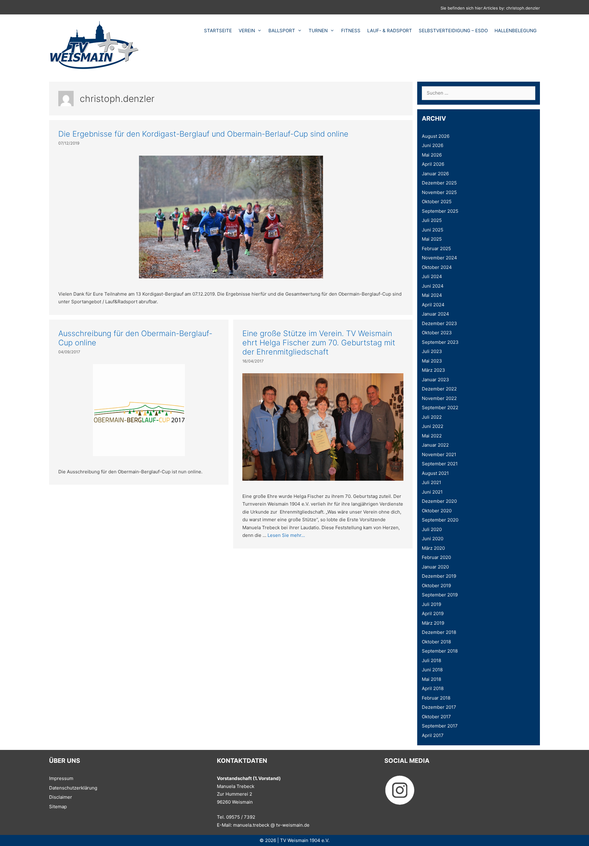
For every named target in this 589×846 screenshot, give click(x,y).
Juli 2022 (432, 417)
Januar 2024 (435, 314)
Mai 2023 (432, 361)
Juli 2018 (431, 660)
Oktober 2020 (437, 511)
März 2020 (433, 548)
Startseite (218, 30)
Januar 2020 (435, 567)
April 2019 (433, 613)
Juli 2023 (432, 351)
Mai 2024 (432, 295)
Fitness (350, 30)
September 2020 (440, 520)
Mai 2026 (432, 155)
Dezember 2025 (439, 183)
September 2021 (440, 464)
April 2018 (433, 688)
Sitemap (58, 806)
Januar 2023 (435, 379)
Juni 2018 (432, 670)
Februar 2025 (436, 248)
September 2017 (440, 726)
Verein (247, 30)
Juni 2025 (432, 230)
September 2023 (440, 342)
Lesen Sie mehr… (286, 535)
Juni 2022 (432, 426)
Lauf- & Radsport (389, 30)
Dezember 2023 (439, 323)
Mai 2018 (431, 679)
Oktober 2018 (436, 642)
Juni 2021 (432, 492)
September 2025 (440, 211)
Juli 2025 (432, 220)
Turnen (318, 30)
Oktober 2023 (437, 333)
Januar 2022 (435, 445)
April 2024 (433, 305)
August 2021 (435, 473)
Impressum (61, 778)
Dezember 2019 (439, 576)
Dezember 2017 (439, 707)
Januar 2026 (435, 174)
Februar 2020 (436, 557)
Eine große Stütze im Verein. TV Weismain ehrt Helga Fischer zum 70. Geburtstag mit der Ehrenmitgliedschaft (318, 342)
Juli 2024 (432, 276)
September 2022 (440, 407)
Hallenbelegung (516, 30)
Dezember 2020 (439, 501)
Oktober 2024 (437, 267)
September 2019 (440, 595)
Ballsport (281, 30)
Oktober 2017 (436, 717)
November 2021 (439, 454)
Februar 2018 (436, 698)
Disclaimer (60, 797)
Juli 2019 (431, 604)
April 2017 (433, 735)
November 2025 (439, 192)
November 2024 (439, 258)
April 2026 (433, 164)
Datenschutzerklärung (73, 788)
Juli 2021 (431, 482)
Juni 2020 (432, 538)
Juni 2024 (433, 286)
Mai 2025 (432, 239)
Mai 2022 (432, 436)
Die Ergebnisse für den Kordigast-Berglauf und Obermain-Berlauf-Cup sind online (203, 133)
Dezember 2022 (439, 389)
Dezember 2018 (439, 632)
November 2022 (439, 398)
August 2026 (435, 136)
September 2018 (440, 651)
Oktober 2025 (437, 201)
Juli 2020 (432, 529)
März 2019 (433, 623)
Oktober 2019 (436, 585)
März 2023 (433, 370)
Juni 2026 (432, 145)
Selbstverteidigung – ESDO (453, 30)
